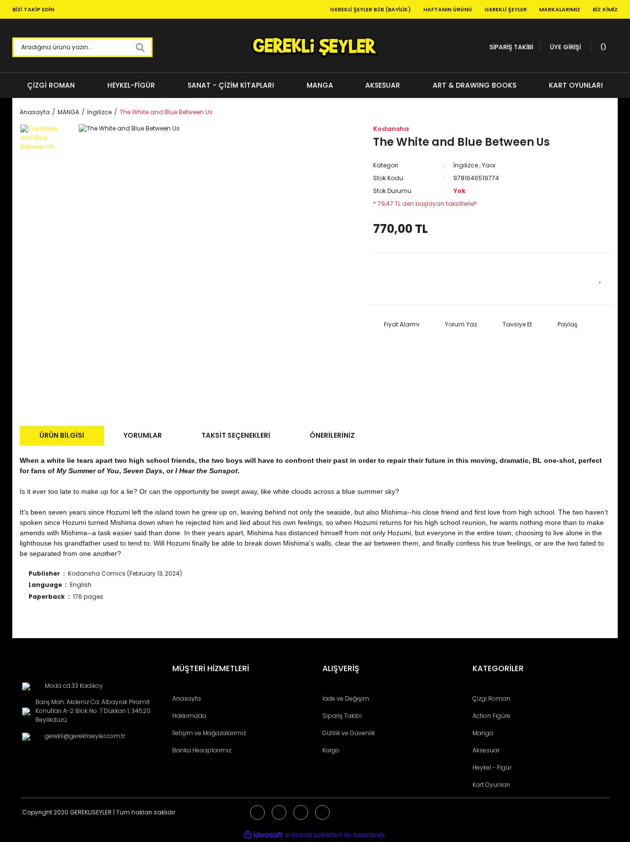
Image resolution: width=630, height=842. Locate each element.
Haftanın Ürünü (447, 9)
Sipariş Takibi (342, 716)
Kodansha (391, 128)
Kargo (331, 750)
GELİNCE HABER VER (432, 278)
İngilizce (465, 165)
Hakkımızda (189, 716)
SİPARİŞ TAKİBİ (511, 47)
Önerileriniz (332, 435)
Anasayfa (186, 698)
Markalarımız (559, 9)
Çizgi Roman (491, 698)
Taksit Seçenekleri (235, 435)
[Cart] (602, 47)
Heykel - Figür (491, 767)
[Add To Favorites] (600, 278)
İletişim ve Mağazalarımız (209, 733)
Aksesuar (486, 750)
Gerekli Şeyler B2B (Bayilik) (370, 9)
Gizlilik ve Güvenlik (348, 733)
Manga (482, 733)
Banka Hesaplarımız (201, 750)
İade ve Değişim (345, 698)
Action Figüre (491, 716)
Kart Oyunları (491, 784)
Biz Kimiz (605, 9)
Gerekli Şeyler (505, 9)
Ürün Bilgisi (61, 435)
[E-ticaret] (314, 834)
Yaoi (488, 165)
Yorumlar (143, 435)
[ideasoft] (263, 835)
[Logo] (315, 47)
